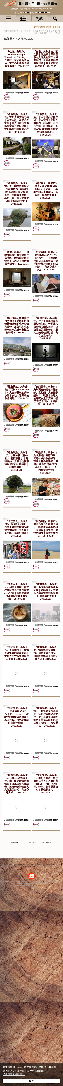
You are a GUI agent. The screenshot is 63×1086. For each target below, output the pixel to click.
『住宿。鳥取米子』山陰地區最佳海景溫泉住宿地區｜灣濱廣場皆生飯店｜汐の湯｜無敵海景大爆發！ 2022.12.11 (16, 258)
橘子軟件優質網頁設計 (36, 881)
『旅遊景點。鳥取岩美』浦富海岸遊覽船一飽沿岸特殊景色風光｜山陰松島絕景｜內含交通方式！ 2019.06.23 (45, 653)
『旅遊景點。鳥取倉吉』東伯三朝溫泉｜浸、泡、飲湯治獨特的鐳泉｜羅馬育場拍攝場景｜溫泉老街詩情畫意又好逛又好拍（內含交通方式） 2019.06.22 (16, 784)
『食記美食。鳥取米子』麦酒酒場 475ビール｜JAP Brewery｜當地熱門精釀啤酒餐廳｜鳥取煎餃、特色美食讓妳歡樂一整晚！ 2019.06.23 (16, 717)
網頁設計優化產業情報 (31, 883)
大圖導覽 (47, 27)
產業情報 (19, 883)
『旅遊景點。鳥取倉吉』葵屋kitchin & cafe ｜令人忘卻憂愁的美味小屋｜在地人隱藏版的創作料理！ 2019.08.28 (16, 392)
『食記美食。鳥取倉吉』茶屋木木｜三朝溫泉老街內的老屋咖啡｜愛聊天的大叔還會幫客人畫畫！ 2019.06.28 (16, 653)
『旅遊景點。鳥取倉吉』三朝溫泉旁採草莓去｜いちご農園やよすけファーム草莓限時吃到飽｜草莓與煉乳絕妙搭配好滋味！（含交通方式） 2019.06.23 (45, 717)
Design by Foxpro (42, 885)
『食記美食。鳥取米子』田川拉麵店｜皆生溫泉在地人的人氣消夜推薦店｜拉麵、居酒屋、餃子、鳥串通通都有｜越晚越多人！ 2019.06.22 (45, 784)
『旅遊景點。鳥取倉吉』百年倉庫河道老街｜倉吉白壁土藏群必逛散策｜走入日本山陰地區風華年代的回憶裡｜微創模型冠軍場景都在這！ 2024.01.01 (16, 123)
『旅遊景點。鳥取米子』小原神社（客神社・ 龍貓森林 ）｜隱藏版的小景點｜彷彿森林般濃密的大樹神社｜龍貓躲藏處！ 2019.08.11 (16, 461)
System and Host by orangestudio (25, 885)
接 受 (31, 1081)
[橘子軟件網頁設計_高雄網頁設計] (31, 879)
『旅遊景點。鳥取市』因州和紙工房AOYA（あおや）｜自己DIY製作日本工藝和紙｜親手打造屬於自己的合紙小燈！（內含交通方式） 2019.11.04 (45, 261)
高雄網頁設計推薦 (45, 883)
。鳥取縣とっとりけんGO (49, 33)
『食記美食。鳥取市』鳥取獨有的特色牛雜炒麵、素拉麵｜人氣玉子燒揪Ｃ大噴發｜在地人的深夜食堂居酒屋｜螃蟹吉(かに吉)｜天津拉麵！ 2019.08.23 (45, 395)
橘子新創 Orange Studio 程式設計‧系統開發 (13, 881)
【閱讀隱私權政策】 (14, 1074)
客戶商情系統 (49, 881)
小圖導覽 (56, 27)
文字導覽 (38, 27)
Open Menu (8, 18)
